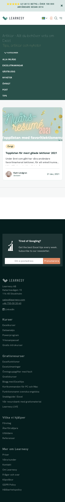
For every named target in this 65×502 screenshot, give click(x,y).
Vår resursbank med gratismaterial (21, 401)
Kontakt (6, 464)
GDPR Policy (9, 484)
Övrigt (6, 83)
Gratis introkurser (12, 345)
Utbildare (7, 433)
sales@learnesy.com (13, 299)
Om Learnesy (9, 469)
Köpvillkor (7, 479)
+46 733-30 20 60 (11, 303)
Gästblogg (8, 71)
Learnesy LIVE (10, 406)
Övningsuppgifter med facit (17, 371)
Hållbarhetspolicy (12, 489)
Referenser (8, 438)
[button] (61, 18)
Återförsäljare (10, 428)
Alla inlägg (9, 59)
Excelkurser (9, 325)
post (5, 89)
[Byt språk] (45, 18)
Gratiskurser (9, 376)
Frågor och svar (11, 474)
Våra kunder (9, 459)
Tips (4, 95)
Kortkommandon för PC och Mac (20, 386)
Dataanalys (8, 330)
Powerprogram (10, 335)
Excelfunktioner (11, 361)
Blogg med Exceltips (13, 381)
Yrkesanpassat (10, 340)
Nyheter (7, 77)
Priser (5, 454)
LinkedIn (9, 309)
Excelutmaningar (12, 65)
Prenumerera (51, 261)
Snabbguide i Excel (12, 396)
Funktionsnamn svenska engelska (20, 391)
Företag (6, 423)
